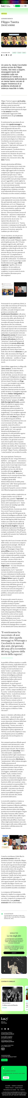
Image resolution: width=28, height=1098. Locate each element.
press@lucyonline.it (6, 1037)
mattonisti (20, 498)
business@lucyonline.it (7, 1034)
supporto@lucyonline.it (7, 1041)
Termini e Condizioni (17, 1085)
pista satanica (6, 368)
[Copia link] (11, 55)
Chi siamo (7, 1085)
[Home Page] (5, 6)
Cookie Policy (19, 1087)
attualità (14, 52)
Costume (19, 52)
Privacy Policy (9, 1087)
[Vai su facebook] (5, 1029)
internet (24, 52)
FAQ (18, 1089)
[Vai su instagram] (2, 1029)
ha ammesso (7, 111)
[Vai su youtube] (8, 1029)
